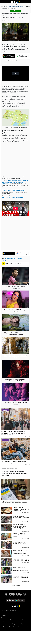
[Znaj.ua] (15, 1)
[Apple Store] (10, 600)
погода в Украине (17, 258)
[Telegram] (10, 594)
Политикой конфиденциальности (16, 6)
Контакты (3, 617)
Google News (13, 61)
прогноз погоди (9, 258)
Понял (15, 10)
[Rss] (6, 594)
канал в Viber (21, 177)
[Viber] (13, 594)
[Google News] (17, 594)
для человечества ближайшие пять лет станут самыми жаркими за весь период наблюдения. (15, 182)
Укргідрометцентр (6, 260)
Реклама (3, 613)
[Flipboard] (20, 594)
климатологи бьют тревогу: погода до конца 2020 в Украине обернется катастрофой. (15, 197)
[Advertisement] (15, 159)
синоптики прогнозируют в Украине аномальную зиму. (13, 189)
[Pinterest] (24, 594)
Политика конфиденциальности (8, 610)
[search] (1, 1)
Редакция (3, 615)
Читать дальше (15, 585)
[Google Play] (20, 600)
